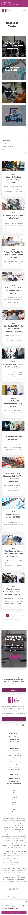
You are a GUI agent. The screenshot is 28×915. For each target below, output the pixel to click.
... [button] (7, 618)
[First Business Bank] (14, 698)
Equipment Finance (14, 750)
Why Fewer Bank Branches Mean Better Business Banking (14, 45)
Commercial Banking (14, 736)
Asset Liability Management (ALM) (14, 783)
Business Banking (14, 734)
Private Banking (14, 772)
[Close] (26, 901)
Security (14, 812)
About (14, 792)
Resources (14, 804)
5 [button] (22, 615)
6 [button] (3, 618)
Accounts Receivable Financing (14, 755)
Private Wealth (14, 761)
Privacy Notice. (14, 908)
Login (14, 790)
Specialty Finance (14, 748)
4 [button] (18, 615)
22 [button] (11, 618)
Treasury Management (14, 739)
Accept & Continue (14, 912)
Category (3, 143)
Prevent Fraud (10, 92)
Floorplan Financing (14, 758)
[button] (25, 153)
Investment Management (14, 767)
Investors (14, 809)
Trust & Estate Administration (14, 769)
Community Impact (14, 795)
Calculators (9, 115)
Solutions (3, 137)
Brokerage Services (14, 774)
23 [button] (15, 618)
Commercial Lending (14, 741)
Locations (14, 802)
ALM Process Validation (14, 786)
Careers (14, 800)
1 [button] (7, 615)
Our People (14, 797)
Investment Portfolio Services (14, 781)
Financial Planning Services (14, 764)
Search (2, 149)
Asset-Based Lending (14, 753)
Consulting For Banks (14, 778)
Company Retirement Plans (14, 744)
